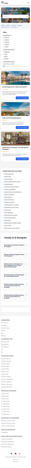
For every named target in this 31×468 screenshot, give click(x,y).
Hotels (8, 25)
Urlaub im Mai (5, 369)
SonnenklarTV (5, 347)
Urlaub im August (6, 376)
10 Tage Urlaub (5, 401)
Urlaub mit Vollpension (7, 444)
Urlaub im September (7, 379)
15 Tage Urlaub (5, 414)
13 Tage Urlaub (5, 409)
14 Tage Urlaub (5, 411)
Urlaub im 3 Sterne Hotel (8, 420)
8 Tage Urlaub (5, 396)
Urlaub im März (5, 364)
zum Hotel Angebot (22, 98)
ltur (2, 352)
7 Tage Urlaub (5, 393)
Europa (14, 25)
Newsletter (4, 325)
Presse (3, 330)
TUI (2, 349)
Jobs (2, 333)
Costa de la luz (5, 27)
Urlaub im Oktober (6, 382)
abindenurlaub (5, 342)
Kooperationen (5, 328)
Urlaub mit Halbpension (7, 441)
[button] (15, 246)
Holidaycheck (4, 344)
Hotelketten (4, 432)
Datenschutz (15, 461)
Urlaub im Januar (5, 358)
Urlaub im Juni (5, 371)
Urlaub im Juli (4, 374)
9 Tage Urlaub (5, 398)
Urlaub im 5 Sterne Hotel (8, 426)
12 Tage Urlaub (5, 406)
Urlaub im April (5, 366)
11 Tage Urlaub (5, 404)
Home (2, 25)
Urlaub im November (7, 384)
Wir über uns (4, 323)
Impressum (15, 459)
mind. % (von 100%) (8, 64)
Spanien (19, 25)
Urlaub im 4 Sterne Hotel (8, 423)
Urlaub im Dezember (7, 387)
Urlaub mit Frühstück (7, 439)
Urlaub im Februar (6, 361)
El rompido (14, 27)
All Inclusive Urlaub (6, 447)
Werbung (3, 335)
